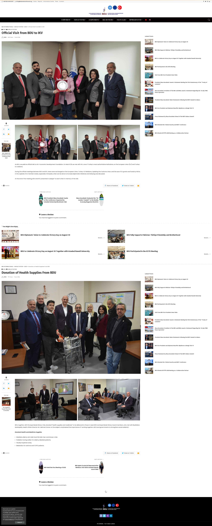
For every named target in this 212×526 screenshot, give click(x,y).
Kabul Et (19, 522)
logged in (50, 218)
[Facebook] (4, 129)
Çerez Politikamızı (9, 519)
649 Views (10, 37)
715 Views (10, 276)
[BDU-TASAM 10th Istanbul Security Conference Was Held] (6, 147)
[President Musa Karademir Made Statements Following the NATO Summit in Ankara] (149, 100)
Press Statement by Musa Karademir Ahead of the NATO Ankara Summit (174, 116)
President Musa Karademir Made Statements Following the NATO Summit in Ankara (177, 100)
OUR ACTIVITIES (12, 29)
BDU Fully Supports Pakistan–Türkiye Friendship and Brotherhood (173, 50)
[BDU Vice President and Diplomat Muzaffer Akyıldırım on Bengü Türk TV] (149, 108)
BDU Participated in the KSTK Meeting (165, 66)
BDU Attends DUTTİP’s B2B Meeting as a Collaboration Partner (172, 133)
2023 (4, 29)
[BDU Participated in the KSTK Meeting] (149, 67)
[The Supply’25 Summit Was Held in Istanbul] (6, 401)
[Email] (9, 134)
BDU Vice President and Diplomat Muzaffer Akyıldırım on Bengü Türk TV (174, 108)
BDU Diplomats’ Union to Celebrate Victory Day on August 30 (171, 42)
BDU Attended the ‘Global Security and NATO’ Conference (170, 125)
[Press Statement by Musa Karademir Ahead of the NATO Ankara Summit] (149, 117)
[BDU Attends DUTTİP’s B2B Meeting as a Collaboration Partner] (149, 133)
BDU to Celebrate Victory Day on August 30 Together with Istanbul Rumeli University (178, 58)
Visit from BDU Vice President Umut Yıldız (166, 75)
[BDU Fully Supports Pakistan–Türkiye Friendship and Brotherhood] (149, 50)
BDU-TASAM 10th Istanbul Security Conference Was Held (6, 156)
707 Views (10, 503)
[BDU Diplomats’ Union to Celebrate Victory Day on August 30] (149, 42)
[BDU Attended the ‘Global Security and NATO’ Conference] (149, 125)
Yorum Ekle (17, 37)
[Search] (209, 19)
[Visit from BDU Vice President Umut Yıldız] (149, 75)
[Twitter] (9, 129)
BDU (5, 37)
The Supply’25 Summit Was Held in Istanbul (6, 409)
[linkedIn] (4, 134)
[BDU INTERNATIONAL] (106, 10)
